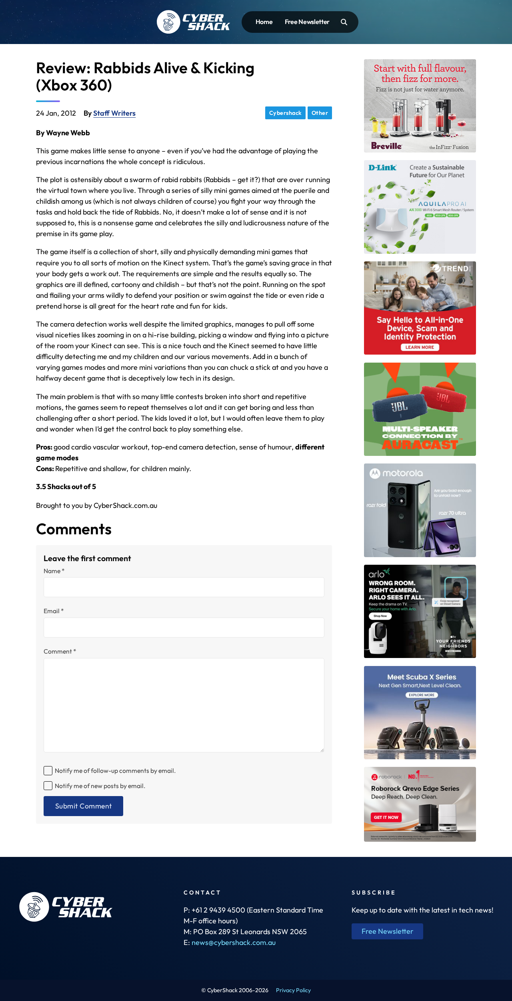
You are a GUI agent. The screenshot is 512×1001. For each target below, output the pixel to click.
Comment (60, 651)
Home (264, 22)
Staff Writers (114, 113)
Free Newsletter (307, 22)
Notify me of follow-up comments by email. (115, 770)
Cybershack (285, 112)
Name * (54, 571)
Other (320, 112)
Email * (54, 611)
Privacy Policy (293, 990)
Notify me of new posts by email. (100, 786)
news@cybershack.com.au (234, 942)
